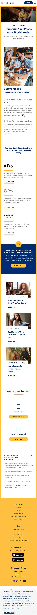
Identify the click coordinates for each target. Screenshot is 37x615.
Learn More (9, 182)
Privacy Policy (14, 608)
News (18, 510)
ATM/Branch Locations (19, 577)
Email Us (18, 439)
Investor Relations (18, 513)
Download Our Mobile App (18, 551)
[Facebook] (11, 581)
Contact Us (18, 574)
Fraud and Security (18, 538)
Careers (18, 507)
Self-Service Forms (18, 535)
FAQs (18, 532)
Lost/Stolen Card (18, 529)
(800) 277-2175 (18, 417)
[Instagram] (14, 581)
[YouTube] (24, 581)
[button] (18, 458)
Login (28, 3)
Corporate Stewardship (18, 516)
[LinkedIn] (18, 581)
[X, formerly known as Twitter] (21, 581)
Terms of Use (17, 603)
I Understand (9, 612)
